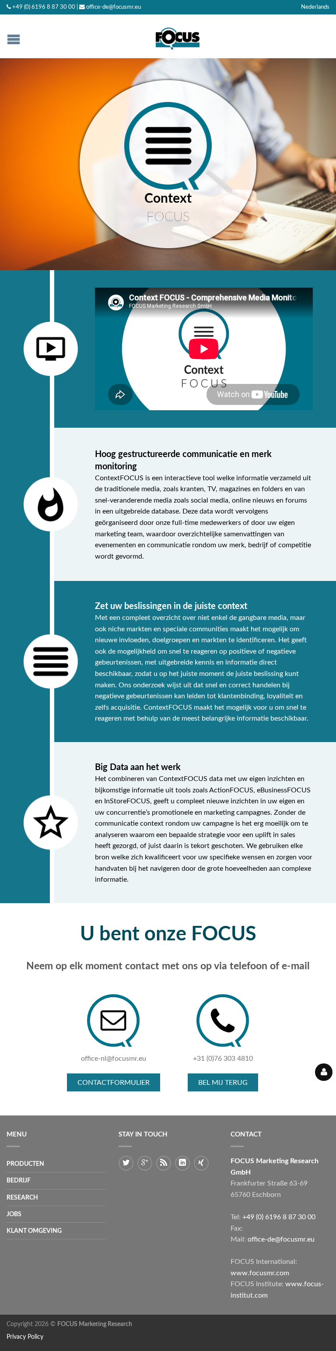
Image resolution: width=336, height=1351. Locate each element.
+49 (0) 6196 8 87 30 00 (43, 7)
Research (22, 1197)
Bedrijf (19, 1180)
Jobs (14, 1214)
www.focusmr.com (260, 1273)
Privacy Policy (25, 1336)
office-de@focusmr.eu (113, 7)
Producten (25, 1164)
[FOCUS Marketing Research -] (178, 36)
